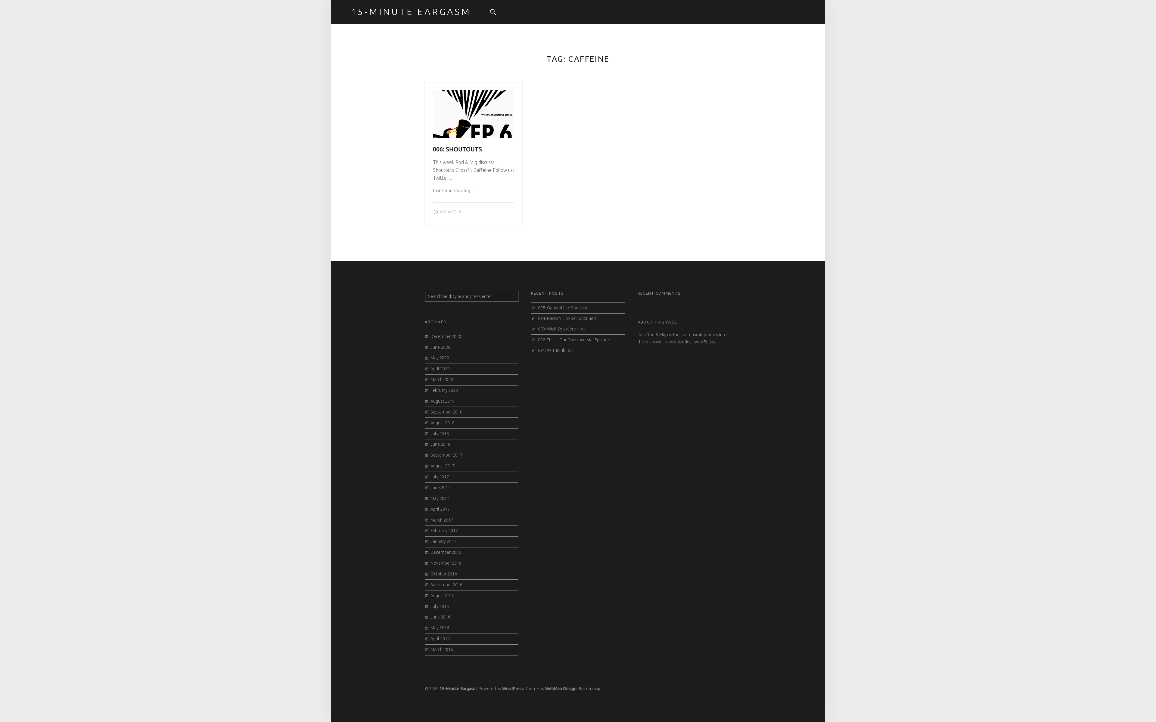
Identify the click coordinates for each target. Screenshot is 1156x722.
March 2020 (441, 379)
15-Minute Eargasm (458, 688)
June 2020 (440, 347)
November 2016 (445, 563)
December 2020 (445, 336)
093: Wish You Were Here (562, 329)
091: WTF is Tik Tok (555, 350)
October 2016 (443, 574)
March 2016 (441, 649)
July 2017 (439, 476)
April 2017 (440, 509)
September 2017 (446, 455)
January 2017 (443, 541)
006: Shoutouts (457, 149)
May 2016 (439, 627)
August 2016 (442, 595)
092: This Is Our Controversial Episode (574, 339)
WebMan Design (560, 688)
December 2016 (445, 552)
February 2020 (444, 390)
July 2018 (439, 433)
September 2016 (446, 584)
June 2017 (440, 487)
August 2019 (442, 401)
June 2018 (440, 444)
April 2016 (440, 638)
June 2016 (440, 617)
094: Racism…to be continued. (567, 318)
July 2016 (439, 606)
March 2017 (441, 520)
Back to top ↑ (591, 688)
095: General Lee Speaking (563, 307)
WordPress (513, 688)
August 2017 (442, 465)
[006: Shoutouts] (473, 94)
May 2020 (439, 357)
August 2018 (442, 422)
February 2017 (444, 530)
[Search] (493, 12)
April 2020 (440, 368)
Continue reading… (454, 190)
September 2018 (446, 412)
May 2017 (439, 498)
